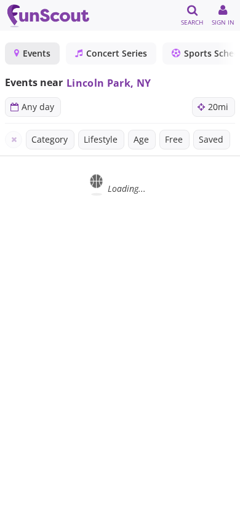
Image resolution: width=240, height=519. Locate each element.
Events (36, 53)
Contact (212, 507)
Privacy (164, 507)
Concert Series (116, 53)
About (119, 507)
